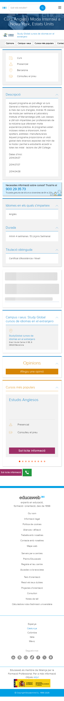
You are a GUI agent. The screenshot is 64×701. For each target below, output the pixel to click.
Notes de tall (32, 599)
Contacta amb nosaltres (32, 540)
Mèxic (32, 641)
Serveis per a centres (32, 553)
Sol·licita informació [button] (32, 450)
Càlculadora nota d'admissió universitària (32, 604)
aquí (36, 677)
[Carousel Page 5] (32, 461)
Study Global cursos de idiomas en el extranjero (35, 35)
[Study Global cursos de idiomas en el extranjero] (8, 35)
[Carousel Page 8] (41, 461)
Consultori (32, 593)
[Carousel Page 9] (44, 461)
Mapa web (32, 546)
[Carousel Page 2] (22, 461)
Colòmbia (32, 632)
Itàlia (32, 637)
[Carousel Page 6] (35, 461)
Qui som (32, 513)
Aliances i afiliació (32, 530)
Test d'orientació (32, 577)
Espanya (32, 624)
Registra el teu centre (32, 564)
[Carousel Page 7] (38, 461)
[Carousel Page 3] (26, 461)
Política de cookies (32, 524)
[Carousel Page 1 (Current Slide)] (19, 461)
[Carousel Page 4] (29, 461)
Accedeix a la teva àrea (32, 570)
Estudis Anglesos (23, 400)
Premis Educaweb (32, 559)
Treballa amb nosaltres (32, 535)
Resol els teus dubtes (32, 582)
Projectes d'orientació (32, 588)
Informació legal (32, 519)
